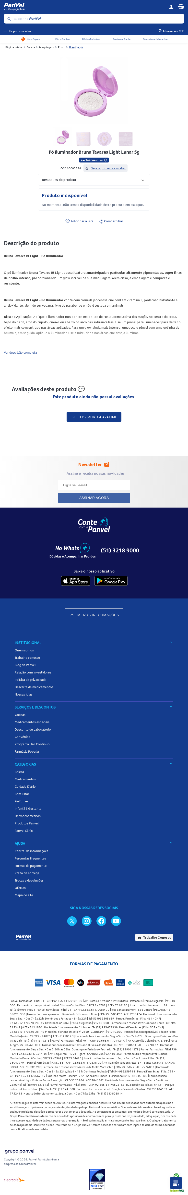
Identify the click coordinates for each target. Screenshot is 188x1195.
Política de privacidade (30, 679)
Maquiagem (46, 47)
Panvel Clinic (24, 830)
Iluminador (76, 47)
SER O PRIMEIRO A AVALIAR (94, 417)
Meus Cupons (33, 39)
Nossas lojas (23, 694)
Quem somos (24, 650)
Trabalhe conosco (27, 657)
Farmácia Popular (27, 751)
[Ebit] (97, 1179)
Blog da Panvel (25, 665)
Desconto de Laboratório (155, 39)
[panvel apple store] (76, 581)
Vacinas (20, 714)
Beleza (31, 47)
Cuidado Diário (25, 786)
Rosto (61, 47)
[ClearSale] (14, 1179)
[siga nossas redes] (72, 921)
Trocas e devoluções (29, 880)
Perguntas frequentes (30, 858)
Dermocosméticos (28, 816)
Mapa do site (24, 895)
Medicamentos (25, 779)
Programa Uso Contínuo (32, 744)
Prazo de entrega (27, 873)
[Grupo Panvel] (19, 1150)
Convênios (22, 736)
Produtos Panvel (26, 823)
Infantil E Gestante (28, 808)
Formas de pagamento (31, 865)
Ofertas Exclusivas (91, 39)
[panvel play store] (111, 581)
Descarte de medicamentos (34, 687)
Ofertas (20, 887)
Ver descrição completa (20, 352)
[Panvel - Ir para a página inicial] (84, 7)
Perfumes (21, 801)
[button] (94, 179)
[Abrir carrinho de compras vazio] (181, 6)
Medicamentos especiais (32, 722)
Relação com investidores (33, 672)
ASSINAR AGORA (94, 498)
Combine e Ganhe (121, 39)
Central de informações (31, 851)
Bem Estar (22, 794)
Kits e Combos (62, 39)
